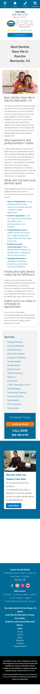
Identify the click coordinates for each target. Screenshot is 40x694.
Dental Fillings (13, 365)
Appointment (20, 646)
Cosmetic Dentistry (16, 346)
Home (20, 632)
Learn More (14, 506)
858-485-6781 (20, 14)
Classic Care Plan (20, 17)
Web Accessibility (19, 677)
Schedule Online (20, 424)
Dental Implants (14, 361)
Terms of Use (7, 677)
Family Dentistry (14, 350)
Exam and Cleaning (15, 354)
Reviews (20, 640)
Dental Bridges (14, 388)
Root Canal (12, 381)
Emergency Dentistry (16, 357)
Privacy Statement (30, 674)
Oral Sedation (13, 400)
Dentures (11, 377)
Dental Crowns (13, 369)
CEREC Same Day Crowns (18, 385)
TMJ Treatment (14, 404)
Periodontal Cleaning (16, 392)
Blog (20, 637)
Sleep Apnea (13, 408)
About (20, 634)
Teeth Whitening (14, 373)
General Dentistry (15, 342)
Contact (20, 643)
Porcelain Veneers (15, 396)
